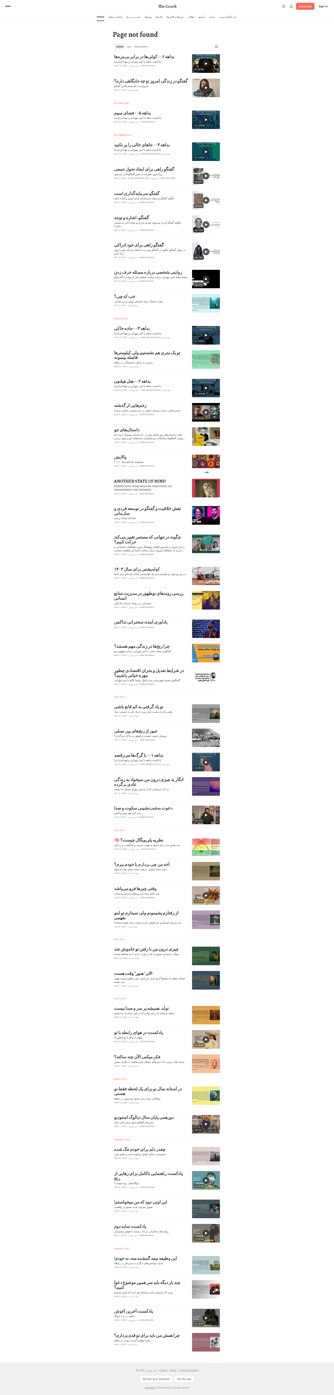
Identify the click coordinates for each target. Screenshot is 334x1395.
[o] (205, 63)
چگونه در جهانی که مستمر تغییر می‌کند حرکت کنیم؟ (147, 539)
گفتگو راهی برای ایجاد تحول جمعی (144, 169)
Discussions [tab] (140, 46)
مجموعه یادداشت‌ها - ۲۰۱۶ (129, 461)
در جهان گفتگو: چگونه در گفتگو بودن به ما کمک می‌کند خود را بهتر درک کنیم (149, 251)
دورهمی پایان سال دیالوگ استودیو (144, 1117)
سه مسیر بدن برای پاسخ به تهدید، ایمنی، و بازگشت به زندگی (147, 845)
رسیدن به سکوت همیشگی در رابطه (133, 362)
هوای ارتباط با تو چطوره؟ (128, 1037)
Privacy (163, 1370)
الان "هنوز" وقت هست (133, 973)
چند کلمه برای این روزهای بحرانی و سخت (136, 893)
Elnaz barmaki (136, 178)
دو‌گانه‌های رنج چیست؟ (126, 1183)
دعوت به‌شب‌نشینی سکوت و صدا (143, 808)
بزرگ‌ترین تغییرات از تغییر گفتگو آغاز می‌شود (138, 174)
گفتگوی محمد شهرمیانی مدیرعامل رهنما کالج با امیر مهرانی (147, 680)
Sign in (323, 6)
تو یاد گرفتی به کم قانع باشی (138, 706)
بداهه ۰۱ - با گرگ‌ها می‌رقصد (138, 755)
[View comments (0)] (140, 70)
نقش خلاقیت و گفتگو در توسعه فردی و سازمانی (147, 511)
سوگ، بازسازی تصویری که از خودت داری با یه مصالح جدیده (146, 954)
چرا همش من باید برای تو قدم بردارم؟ (147, 1335)
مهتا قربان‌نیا (133, 90)
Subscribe (305, 6)
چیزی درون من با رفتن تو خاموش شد (146, 949)
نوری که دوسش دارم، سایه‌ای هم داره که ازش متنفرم (143, 1292)
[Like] (116, 126)
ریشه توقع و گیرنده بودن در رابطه (132, 1340)
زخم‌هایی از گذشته (130, 405)
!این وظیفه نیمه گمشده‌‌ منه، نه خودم (145, 1258)
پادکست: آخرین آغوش (133, 1311)
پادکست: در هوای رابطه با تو (138, 1032)
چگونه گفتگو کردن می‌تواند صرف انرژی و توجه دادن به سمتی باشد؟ (147, 224)
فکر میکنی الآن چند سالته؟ (137, 1056)
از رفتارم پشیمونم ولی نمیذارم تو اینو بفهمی (146, 915)
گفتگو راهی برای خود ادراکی (139, 245)
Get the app (184, 1379)
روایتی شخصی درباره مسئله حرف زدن (148, 272)
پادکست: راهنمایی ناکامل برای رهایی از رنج (148, 1176)
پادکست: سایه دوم (130, 1226)
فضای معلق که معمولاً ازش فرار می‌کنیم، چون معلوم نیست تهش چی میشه (149, 980)
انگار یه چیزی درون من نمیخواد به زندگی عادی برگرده (149, 782)
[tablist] (131, 46)
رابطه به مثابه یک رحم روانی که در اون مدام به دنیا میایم (144, 1013)
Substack (150, 1387)
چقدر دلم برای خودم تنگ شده (139, 1149)
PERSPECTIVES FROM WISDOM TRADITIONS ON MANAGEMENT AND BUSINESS (143, 487)
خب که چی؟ (124, 296)
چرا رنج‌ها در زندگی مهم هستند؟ (142, 646)
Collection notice (188, 1370)
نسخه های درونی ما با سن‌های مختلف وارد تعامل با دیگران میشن (149, 1061)
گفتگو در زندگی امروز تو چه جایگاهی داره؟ (151, 81)
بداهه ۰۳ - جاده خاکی (132, 328)
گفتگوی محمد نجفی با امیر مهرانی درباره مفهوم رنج (142, 651)
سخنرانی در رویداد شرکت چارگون (132, 603)
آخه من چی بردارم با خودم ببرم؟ (142, 864)
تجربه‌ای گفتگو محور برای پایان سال (133, 1122)
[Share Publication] (291, 6)
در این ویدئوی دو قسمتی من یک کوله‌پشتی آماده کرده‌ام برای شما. (150, 574)
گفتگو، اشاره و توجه (131, 217)
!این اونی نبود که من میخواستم (140, 1202)
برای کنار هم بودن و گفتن (128, 813)
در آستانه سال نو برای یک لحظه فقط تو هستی (148, 1091)
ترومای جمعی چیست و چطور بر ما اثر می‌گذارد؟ (140, 735)
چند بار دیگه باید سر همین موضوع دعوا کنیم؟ (147, 1285)
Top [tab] (129, 46)
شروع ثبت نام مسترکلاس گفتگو (131, 86)
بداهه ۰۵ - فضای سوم (132, 113)
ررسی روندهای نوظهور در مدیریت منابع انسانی (149, 595)
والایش (120, 457)
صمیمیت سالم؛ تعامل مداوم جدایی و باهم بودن (139, 1154)
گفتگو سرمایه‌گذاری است (137, 193)
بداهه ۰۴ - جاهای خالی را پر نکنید (142, 144)
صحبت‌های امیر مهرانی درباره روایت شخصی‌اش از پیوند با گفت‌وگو (150, 277)
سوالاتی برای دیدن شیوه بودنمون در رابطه (137, 1098)
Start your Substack (158, 1379)
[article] (167, 63)
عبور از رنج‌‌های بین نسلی (136, 731)
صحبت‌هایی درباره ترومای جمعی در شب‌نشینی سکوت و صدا (147, 410)
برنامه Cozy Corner (125, 518)
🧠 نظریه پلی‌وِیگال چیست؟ (139, 840)
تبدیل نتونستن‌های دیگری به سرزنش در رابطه (138, 1263)
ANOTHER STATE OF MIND (140, 481)
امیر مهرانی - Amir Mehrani (142, 65)
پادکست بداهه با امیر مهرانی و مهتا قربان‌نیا (137, 61)
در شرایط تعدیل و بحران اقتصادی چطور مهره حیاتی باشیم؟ (149, 673)
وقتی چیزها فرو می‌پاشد (135, 888)
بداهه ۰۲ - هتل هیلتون (132, 381)
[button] (100, 17)
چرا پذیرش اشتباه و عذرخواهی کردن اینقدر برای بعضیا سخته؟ (147, 922)
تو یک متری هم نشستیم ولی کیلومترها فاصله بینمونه (147, 355)
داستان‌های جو (127, 429)
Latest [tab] (119, 46)
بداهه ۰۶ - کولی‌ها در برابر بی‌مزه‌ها (144, 56)
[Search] (283, 6)
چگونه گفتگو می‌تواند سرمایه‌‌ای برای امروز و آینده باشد (144, 198)
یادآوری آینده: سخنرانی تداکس (141, 622)
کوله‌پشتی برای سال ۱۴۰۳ (137, 569)
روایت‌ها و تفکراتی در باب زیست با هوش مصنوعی (141, 1231)
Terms (173, 1370)
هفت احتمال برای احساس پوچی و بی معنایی (138, 301)
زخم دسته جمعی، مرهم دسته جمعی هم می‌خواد (140, 869)
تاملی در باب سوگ (124, 1316)
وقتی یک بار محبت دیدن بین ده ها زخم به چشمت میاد (143, 711)
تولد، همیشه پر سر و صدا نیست (141, 1008)
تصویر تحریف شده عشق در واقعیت (133, 1207)
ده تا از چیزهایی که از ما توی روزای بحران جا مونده (141, 789)
